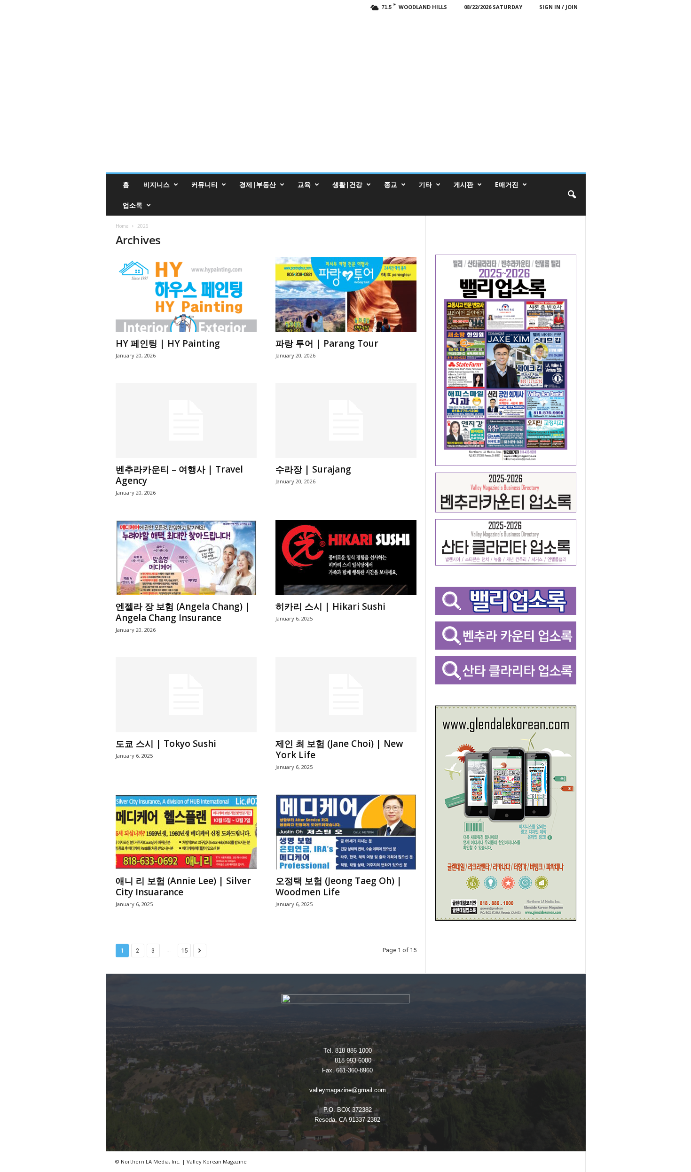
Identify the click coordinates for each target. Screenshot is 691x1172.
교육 (304, 184)
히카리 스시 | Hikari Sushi (330, 606)
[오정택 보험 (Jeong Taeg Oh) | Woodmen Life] (345, 831)
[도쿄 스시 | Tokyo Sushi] (186, 694)
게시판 (463, 184)
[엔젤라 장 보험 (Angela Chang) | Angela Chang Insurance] (186, 557)
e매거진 (506, 184)
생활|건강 (347, 184)
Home (122, 226)
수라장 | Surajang (313, 469)
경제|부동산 (257, 184)
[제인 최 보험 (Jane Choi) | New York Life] (345, 694)
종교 (390, 184)
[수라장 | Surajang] (345, 420)
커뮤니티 (204, 184)
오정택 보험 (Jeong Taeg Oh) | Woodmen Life (338, 886)
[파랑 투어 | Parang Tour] (345, 294)
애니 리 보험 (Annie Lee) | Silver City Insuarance (183, 886)
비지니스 (156, 184)
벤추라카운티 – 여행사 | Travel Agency (179, 475)
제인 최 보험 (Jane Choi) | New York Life (339, 749)
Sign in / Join (558, 6)
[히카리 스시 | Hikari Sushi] (345, 557)
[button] (571, 195)
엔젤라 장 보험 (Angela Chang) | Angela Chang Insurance (183, 612)
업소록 (132, 205)
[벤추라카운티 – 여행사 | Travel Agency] (186, 420)
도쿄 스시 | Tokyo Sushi (166, 743)
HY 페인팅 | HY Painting (168, 343)
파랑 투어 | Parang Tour (326, 343)
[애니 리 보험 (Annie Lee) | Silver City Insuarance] (186, 831)
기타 (425, 184)
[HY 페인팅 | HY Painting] (186, 294)
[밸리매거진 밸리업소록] (346, 93)
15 (184, 950)
